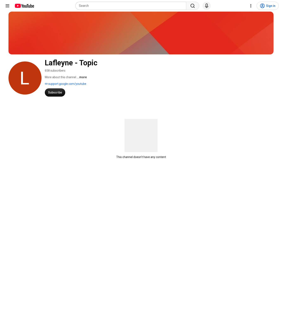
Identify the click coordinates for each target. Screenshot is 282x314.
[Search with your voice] (207, 6)
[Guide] (7, 5)
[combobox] (132, 5)
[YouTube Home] (24, 6)
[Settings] (250, 5)
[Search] (192, 6)
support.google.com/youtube (67, 83)
